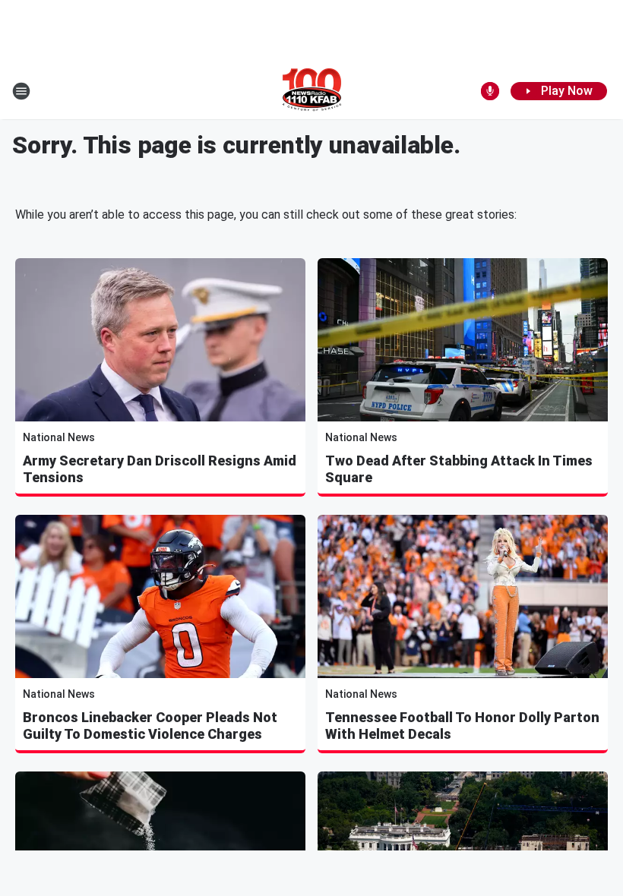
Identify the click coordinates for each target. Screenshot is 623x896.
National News (59, 437)
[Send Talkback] (490, 91)
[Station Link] (311, 91)
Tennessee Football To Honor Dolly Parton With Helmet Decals (462, 725)
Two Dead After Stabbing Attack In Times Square (459, 469)
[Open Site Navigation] (21, 91)
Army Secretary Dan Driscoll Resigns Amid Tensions (159, 469)
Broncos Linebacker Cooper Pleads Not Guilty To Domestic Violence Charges (150, 725)
